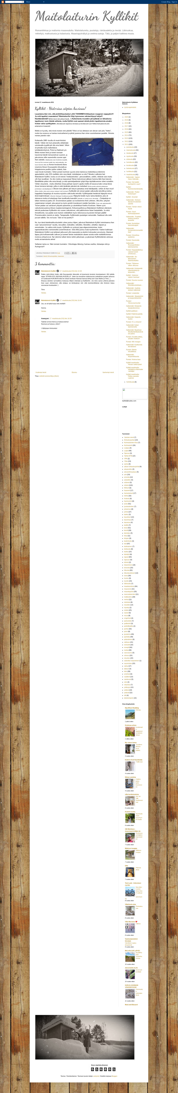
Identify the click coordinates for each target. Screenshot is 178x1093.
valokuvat (127, 679)
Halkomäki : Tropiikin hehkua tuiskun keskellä (133, 218)
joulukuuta (130, 147)
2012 (127, 141)
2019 (127, 120)
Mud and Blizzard (131, 1005)
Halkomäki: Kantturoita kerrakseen (134, 346)
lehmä (126, 562)
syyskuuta (130, 156)
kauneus (127, 522)
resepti (126, 647)
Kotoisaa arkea (130, 725)
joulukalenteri (129, 506)
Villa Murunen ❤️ (131, 922)
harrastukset (128, 493)
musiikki (127, 605)
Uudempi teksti (41, 372)
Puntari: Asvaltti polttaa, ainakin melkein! (134, 338)
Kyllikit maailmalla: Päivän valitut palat (134, 363)
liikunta (126, 570)
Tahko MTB (128, 456)
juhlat (126, 512)
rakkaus (127, 642)
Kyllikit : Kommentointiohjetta (134, 188)
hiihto (126, 496)
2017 (127, 126)
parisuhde (127, 621)
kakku (126, 514)
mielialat (127, 602)
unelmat (127, 674)
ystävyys (127, 687)
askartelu (127, 480)
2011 (127, 144)
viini (125, 682)
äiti (125, 695)
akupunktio (128, 469)
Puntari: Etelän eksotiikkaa (131, 350)
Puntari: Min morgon (133, 342)
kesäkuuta (130, 165)
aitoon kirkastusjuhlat (131, 467)
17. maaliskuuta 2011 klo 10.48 (71, 271)
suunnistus (128, 663)
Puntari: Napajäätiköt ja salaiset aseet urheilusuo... (134, 252)
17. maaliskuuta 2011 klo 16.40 (71, 300)
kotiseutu (127, 549)
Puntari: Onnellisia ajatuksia (132, 236)
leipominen (128, 565)
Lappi (126, 451)
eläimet (126, 482)
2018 (127, 123)
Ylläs (126, 461)
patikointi (127, 623)
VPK (125, 459)
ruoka (126, 650)
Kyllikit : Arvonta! (132, 197)
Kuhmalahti (128, 445)
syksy (126, 666)
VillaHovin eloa (130, 904)
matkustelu (128, 597)
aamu (126, 464)
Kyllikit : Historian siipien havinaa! (132, 276)
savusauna (128, 653)
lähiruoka (127, 584)
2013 (127, 138)
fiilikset (126, 488)
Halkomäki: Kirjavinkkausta (132, 355)
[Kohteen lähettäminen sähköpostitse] (65, 253)
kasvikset (127, 517)
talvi (125, 671)
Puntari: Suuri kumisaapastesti (133, 212)
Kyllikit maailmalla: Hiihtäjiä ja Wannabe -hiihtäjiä (134, 369)
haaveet (127, 490)
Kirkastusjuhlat (52, 256)
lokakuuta (130, 153)
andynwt (96, 1076)
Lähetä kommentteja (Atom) (49, 376)
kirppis (126, 538)
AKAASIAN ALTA (131, 968)
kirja (125, 536)
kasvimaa (127, 520)
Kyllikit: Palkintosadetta (134, 314)
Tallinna (138, 923)
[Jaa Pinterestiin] (75, 253)
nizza (126, 615)
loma (126, 576)
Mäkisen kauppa (131, 848)
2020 (127, 117)
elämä (126, 485)
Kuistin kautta (130, 812)
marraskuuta (131, 150)
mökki (126, 610)
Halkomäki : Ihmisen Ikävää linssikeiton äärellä (133, 202)
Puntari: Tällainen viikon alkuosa (132, 264)
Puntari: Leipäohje (132, 293)
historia (126, 498)
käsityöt (127, 554)
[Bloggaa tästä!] (68, 253)
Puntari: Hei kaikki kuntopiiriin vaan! (133, 183)
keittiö (126, 525)
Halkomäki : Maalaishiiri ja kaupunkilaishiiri (134, 297)
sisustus (127, 658)
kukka (126, 552)
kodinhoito (128, 541)
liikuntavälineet (129, 573)
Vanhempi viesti (108, 372)
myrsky (126, 608)
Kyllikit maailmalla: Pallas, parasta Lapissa (132, 376)
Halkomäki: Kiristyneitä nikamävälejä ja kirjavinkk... (134, 270)
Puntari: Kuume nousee (134, 280)
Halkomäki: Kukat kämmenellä (132, 326)
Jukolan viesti (129, 437)
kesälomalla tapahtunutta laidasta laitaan (139, 731)
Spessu (127, 453)
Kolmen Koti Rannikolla (133, 760)
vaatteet (127, 677)
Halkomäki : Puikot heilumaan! (132, 193)
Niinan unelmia (130, 777)
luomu (126, 578)
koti (125, 544)
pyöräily (127, 637)
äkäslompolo (128, 698)
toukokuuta (130, 168)
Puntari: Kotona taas (133, 359)
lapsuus (127, 560)
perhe (126, 629)
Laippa (126, 448)
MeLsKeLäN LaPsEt (132, 951)
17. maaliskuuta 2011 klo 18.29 (61, 318)
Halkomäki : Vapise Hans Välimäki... (133, 178)
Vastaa (43, 293)
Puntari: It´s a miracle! (133, 322)
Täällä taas (139, 762)
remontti (127, 645)
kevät (126, 530)
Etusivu (74, 372)
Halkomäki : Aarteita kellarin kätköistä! (133, 289)
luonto (126, 581)
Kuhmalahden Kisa (131, 443)
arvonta (127, 477)
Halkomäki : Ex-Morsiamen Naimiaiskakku (132, 258)
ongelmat (127, 618)
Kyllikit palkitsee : (132, 311)
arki (125, 474)
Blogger (114, 1076)
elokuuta (129, 159)
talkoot (126, 669)
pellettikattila (128, 626)
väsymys (127, 685)
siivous (126, 655)
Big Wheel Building (132, 708)
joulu (126, 504)
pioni (126, 631)
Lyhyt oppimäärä (130, 107)
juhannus (127, 509)
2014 (127, 135)
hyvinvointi (128, 501)
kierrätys (127, 533)
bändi (45, 256)
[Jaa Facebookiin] (73, 253)
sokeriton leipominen (131, 661)
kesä (126, 528)
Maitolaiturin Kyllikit (86, 16)
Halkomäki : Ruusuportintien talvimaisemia (132, 245)
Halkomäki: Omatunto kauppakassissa (133, 307)
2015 (127, 132)
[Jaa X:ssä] (70, 253)
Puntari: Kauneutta (132, 240)
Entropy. (138, 710)
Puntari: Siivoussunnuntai (133, 302)
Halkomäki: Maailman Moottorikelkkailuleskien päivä (134, 332)
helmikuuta (130, 382)
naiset (126, 613)
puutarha (127, 634)
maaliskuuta (130, 174)
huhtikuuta (130, 171)
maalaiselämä (129, 586)
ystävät (126, 693)
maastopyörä (128, 591)
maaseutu (61, 256)
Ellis (126, 866)
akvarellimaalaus (130, 472)
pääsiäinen (128, 639)
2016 (127, 129)
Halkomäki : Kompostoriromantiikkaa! (134, 230)
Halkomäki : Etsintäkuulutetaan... (134, 284)
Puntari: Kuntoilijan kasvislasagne (133, 224)
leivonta (127, 568)
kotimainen (128, 546)
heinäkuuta (130, 162)
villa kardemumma (132, 794)
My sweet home (131, 743)
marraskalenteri (129, 594)
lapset (126, 557)
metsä (126, 599)
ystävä (126, 690)
